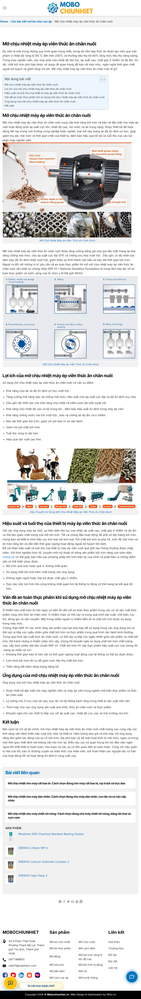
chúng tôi (9, 557)
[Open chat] (10, 983)
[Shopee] (30, 974)
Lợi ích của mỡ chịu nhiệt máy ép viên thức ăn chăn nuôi (38, 88)
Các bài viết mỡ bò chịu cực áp (31, 21)
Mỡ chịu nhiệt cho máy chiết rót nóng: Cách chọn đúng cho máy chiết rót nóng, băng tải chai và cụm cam (69, 815)
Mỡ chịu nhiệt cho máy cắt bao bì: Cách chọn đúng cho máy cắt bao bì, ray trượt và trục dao (66, 783)
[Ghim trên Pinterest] (76, 901)
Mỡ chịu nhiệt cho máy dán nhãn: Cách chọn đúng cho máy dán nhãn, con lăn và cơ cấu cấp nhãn (67, 798)
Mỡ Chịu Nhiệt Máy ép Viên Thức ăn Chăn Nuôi (67, 240)
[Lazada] (37, 974)
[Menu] (5, 8)
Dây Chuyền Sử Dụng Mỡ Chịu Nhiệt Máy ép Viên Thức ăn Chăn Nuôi (70, 511)
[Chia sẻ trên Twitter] (68, 901)
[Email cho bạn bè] (72, 901)
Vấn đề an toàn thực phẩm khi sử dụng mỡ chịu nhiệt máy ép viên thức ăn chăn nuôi (54, 97)
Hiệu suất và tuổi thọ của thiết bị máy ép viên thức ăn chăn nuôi (42, 93)
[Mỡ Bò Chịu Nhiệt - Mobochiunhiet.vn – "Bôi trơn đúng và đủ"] (70, 8)
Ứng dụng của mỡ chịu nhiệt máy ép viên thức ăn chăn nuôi (39, 101)
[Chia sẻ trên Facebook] (64, 901)
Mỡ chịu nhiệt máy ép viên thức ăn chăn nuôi (31, 84)
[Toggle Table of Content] (101, 80)
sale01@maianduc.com (22, 965)
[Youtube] (14, 974)
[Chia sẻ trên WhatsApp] (60, 901)
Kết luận (9, 105)
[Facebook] (6, 974)
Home (4, 21)
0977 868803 (16, 959)
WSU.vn (111, 994)
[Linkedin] (22, 974)
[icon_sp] (131, 976)
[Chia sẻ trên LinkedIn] (81, 901)
